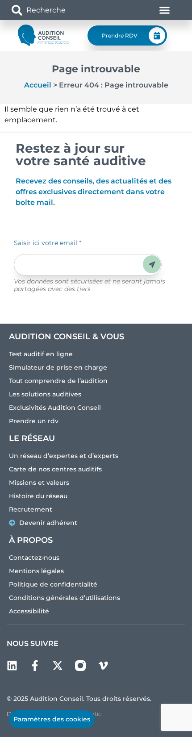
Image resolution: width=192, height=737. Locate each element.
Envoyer (152, 264)
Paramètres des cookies (51, 719)
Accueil (37, 85)
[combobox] (63, 10)
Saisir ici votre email (47, 243)
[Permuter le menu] (164, 10)
